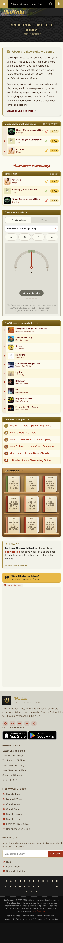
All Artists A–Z (9, 780)
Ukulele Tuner (13, 794)
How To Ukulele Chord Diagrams (32, 446)
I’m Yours (20, 355)
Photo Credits (52, 919)
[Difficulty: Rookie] (46, 141)
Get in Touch (13, 866)
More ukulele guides (14, 565)
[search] (51, 4)
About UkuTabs (13, 916)
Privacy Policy (28, 916)
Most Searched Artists (14, 770)
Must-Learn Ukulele (29, 453)
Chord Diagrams (14, 809)
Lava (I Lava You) (23, 337)
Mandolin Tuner (14, 799)
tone (46, 220)
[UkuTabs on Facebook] (5, 723)
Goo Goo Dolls (21, 392)
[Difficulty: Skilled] (46, 150)
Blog (8, 861)
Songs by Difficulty (12, 775)
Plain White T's (21, 401)
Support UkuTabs (15, 871)
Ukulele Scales (14, 814)
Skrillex (19, 133)
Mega (18, 152)
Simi (18, 142)
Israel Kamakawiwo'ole (24, 331)
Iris (16, 390)
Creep (18, 346)
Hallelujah (20, 381)
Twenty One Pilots (23, 366)
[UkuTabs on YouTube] (12, 723)
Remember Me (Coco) (26, 407)
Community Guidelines (15, 919)
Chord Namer (13, 804)
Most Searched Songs (14, 765)
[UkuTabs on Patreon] (27, 723)
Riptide (18, 372)
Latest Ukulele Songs (13, 750)
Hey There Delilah (24, 398)
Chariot (20, 149)
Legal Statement (39, 911)
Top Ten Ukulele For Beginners (30, 425)
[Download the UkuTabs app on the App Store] (15, 735)
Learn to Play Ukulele (17, 824)
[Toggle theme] (4, 4)
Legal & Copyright (35, 919)
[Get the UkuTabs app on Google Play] (42, 735)
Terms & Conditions (45, 916)
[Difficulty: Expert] (46, 131)
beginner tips (12, 551)
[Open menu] (59, 12)
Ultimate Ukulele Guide (30, 460)
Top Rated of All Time (13, 760)
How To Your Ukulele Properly (30, 439)
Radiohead (19, 349)
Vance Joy (19, 375)
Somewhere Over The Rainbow (31, 329)
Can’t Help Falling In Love (28, 363)
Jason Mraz (20, 357)
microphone (20, 220)
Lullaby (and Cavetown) (29, 139)
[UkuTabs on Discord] (19, 723)
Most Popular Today (13, 755)
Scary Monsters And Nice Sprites (29, 130)
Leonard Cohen (21, 384)
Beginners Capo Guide (18, 829)
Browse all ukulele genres (20, 111)
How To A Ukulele (23, 432)
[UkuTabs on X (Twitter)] (34, 723)
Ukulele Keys (13, 819)
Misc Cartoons (21, 340)
